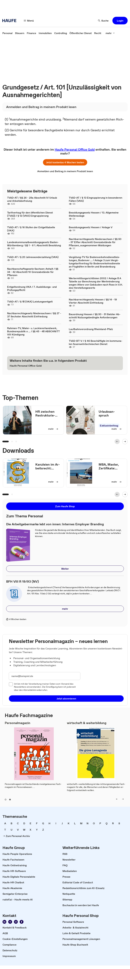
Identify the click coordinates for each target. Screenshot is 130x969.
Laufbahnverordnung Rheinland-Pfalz (91, 329)
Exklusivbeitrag (109, 425)
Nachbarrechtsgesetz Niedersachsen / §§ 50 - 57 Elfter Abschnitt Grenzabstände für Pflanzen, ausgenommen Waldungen (95, 242)
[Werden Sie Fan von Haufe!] (21, 922)
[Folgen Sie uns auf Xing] (10, 922)
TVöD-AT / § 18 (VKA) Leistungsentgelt (30, 301)
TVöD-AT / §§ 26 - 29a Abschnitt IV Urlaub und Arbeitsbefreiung (32, 199)
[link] (7, 33)
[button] (120, 20)
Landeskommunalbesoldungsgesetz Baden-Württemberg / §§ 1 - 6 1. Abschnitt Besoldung (34, 244)
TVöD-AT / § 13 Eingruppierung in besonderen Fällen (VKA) (95, 199)
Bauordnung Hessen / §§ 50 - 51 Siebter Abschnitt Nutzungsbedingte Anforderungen (94, 316)
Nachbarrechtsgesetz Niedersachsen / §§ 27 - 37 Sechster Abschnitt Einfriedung (34, 315)
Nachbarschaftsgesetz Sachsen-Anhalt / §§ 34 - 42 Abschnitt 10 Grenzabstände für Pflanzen (32, 272)
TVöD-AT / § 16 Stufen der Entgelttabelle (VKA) (31, 229)
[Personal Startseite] (10, 21)
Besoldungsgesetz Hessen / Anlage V (90, 227)
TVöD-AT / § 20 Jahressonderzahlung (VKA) (32, 257)
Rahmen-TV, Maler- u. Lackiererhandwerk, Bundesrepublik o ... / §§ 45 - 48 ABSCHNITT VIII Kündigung (33, 331)
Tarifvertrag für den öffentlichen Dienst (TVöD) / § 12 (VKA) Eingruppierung (30, 214)
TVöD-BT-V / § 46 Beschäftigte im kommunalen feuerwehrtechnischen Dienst (95, 342)
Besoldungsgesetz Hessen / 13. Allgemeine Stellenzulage (94, 214)
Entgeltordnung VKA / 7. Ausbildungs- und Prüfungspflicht (32, 288)
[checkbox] (11, 684)
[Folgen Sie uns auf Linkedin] (4, 922)
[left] (117, 799)
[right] (123, 799)
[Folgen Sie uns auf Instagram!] (16, 922)
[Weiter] (125, 441)
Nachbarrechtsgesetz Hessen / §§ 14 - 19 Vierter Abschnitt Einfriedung (93, 301)
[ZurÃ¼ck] (117, 441)
